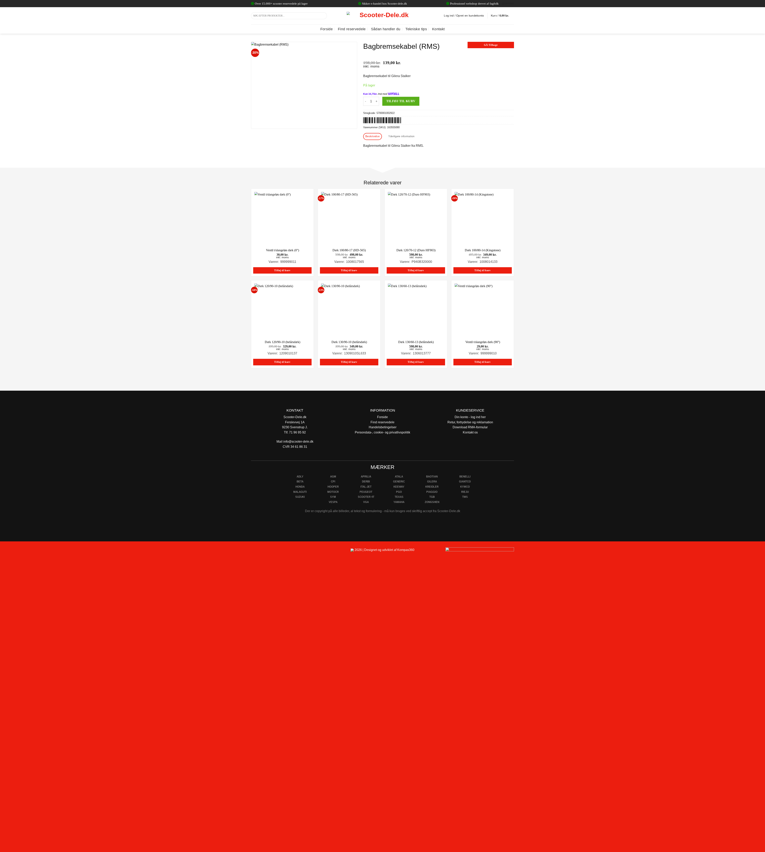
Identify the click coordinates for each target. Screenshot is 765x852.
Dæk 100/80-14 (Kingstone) (482, 250)
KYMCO (465, 486)
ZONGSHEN (432, 502)
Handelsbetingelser (382, 427)
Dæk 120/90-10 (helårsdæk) (282, 342)
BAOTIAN (432, 476)
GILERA (432, 481)
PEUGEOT (366, 491)
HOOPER (333, 486)
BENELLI (465, 476)
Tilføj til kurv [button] (282, 270)
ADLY (300, 476)
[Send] (323, 15)
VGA (366, 502)
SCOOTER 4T (366, 496)
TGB (432, 496)
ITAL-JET (366, 486)
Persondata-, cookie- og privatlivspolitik (382, 432)
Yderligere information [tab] (401, 136)
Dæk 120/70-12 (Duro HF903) (415, 250)
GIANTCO (465, 481)
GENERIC (399, 481)
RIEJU (465, 491)
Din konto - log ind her (470, 417)
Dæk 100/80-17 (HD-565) (349, 250)
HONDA (300, 486)
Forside (326, 29)
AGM (333, 476)
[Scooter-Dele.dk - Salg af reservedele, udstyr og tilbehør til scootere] (382, 15)
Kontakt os (470, 432)
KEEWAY (398, 486)
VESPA (333, 502)
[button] (502, 15)
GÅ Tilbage (491, 45)
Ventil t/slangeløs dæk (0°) (282, 250)
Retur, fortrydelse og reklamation (470, 422)
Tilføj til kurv (401, 101)
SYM (333, 496)
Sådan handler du (385, 29)
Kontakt (438, 29)
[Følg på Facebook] (255, 551)
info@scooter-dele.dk (298, 441)
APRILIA (366, 476)
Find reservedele (352, 29)
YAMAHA (398, 502)
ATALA (399, 476)
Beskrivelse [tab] (372, 136)
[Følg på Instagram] (265, 551)
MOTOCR (333, 491)
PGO (399, 491)
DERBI (366, 481)
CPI (333, 481)
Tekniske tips (416, 29)
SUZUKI (300, 496)
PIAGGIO (431, 491)
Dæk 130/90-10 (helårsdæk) (349, 342)
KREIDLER (431, 486)
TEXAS (399, 496)
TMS (465, 496)
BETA (300, 481)
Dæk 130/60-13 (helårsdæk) (416, 342)
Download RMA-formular (470, 427)
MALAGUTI (300, 491)
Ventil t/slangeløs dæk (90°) (482, 342)
